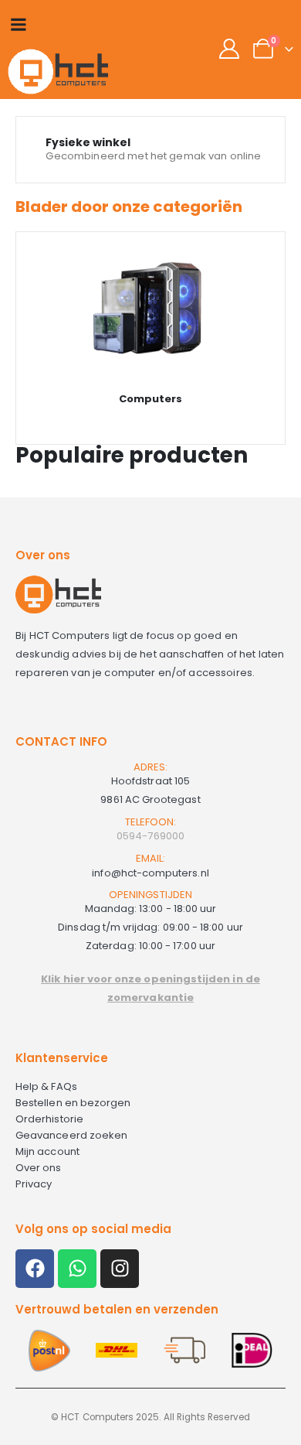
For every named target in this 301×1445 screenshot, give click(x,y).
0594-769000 (150, 835)
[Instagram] (119, 1268)
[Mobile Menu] (18, 24)
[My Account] (230, 49)
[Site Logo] (58, 71)
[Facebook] (34, 1268)
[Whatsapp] (77, 1268)
